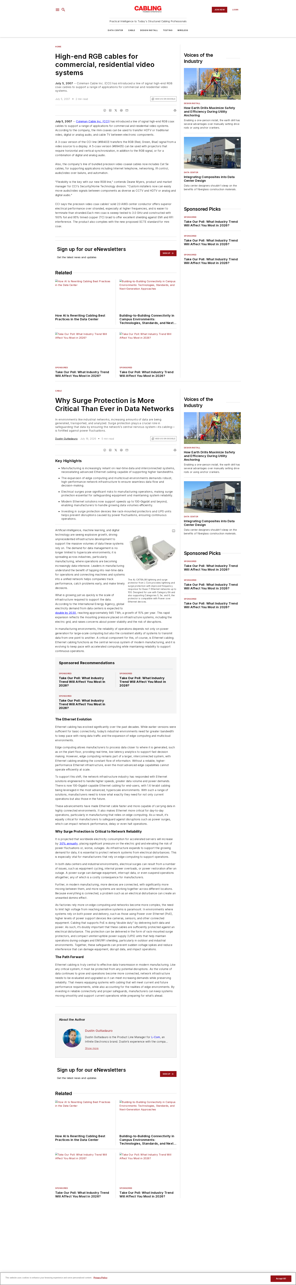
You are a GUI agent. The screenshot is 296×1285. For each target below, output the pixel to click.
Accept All (281, 1278)
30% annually (68, 843)
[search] (63, 9)
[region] (148, 1278)
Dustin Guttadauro (66, 438)
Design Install (149, 30)
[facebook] (104, 110)
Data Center (115, 30)
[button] (57, 9)
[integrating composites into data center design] (212, 152)
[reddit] (121, 110)
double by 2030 (65, 612)
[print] (175, 110)
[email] (126, 110)
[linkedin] (110, 110)
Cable (131, 30)
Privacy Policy (100, 1278)
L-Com (155, 1037)
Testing (168, 30)
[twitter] (115, 110)
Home (58, 46)
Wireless (182, 30)
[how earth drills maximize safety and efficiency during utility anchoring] (212, 84)
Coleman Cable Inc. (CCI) (93, 121)
